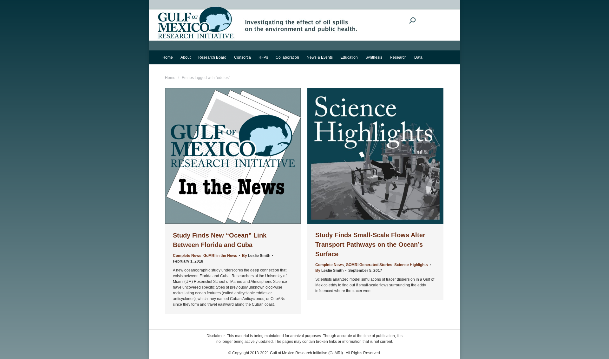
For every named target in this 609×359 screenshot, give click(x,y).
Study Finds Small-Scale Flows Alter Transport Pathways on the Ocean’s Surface (370, 245)
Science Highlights (411, 265)
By (256, 255)
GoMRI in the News (220, 255)
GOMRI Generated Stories (369, 265)
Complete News (187, 255)
